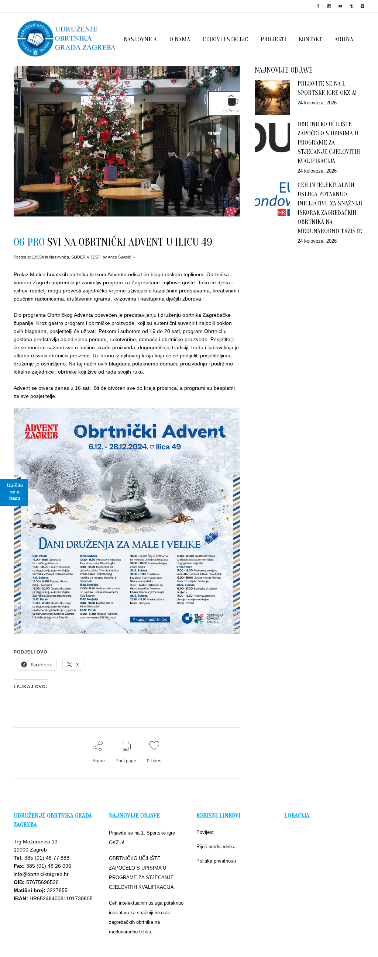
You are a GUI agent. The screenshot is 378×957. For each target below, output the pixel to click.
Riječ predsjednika (216, 846)
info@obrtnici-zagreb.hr (41, 874)
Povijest (205, 832)
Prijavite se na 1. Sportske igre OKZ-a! (142, 837)
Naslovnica (59, 257)
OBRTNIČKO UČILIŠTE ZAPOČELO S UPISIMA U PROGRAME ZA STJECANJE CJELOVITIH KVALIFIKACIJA (329, 142)
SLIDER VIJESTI (86, 257)
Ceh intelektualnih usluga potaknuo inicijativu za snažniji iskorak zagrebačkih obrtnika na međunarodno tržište (146, 917)
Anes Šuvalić (119, 257)
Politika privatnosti (216, 861)
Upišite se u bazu (15, 492)
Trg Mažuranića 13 (36, 842)
